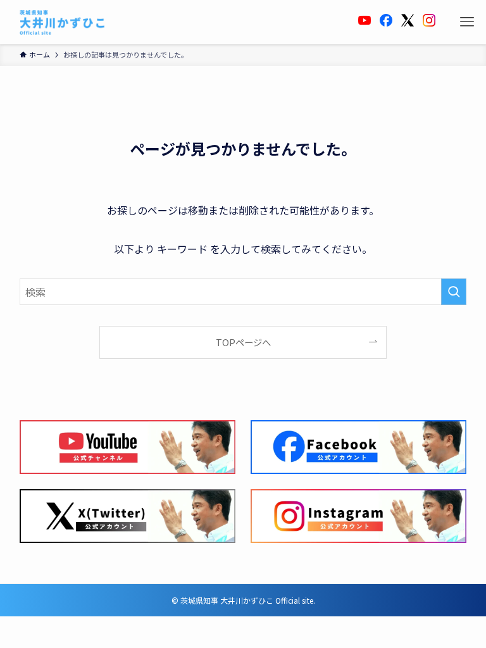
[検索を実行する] (453, 291)
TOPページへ (243, 342)
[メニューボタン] (467, 22)
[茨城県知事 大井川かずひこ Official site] (63, 22)
